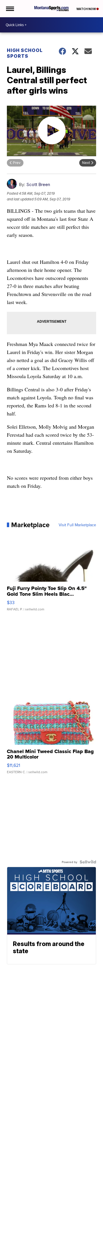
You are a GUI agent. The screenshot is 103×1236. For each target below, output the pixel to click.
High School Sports (25, 53)
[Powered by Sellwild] (88, 862)
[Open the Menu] (9, 8)
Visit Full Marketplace (77, 525)
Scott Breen (38, 184)
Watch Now (86, 9)
